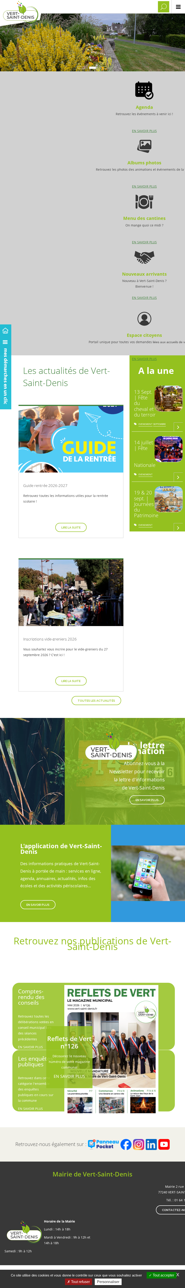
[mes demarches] (5, 372)
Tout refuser (80, 1282)
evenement (145, 425)
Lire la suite (71, 527)
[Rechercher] (163, 6)
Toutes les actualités (96, 700)
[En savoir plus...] (178, 426)
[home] (5, 330)
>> (156, 539)
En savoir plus (144, 105)
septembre (159, 425)
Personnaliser (108, 1282)
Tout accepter (163, 1275)
